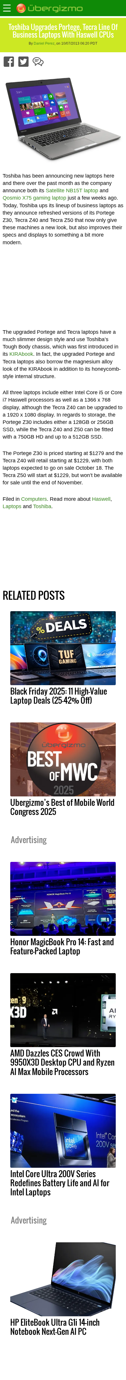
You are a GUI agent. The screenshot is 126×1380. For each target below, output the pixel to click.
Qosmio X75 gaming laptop (34, 198)
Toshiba (42, 506)
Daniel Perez (44, 43)
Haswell (101, 499)
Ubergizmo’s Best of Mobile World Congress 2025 (62, 806)
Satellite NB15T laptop (72, 190)
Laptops (12, 506)
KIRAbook (21, 354)
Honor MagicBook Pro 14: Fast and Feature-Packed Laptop (62, 946)
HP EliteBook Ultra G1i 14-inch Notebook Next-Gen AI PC (55, 1326)
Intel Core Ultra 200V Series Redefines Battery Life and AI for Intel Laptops (59, 1183)
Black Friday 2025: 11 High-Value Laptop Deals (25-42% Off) (58, 695)
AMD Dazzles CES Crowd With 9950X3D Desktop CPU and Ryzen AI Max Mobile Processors (62, 1062)
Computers (34, 499)
